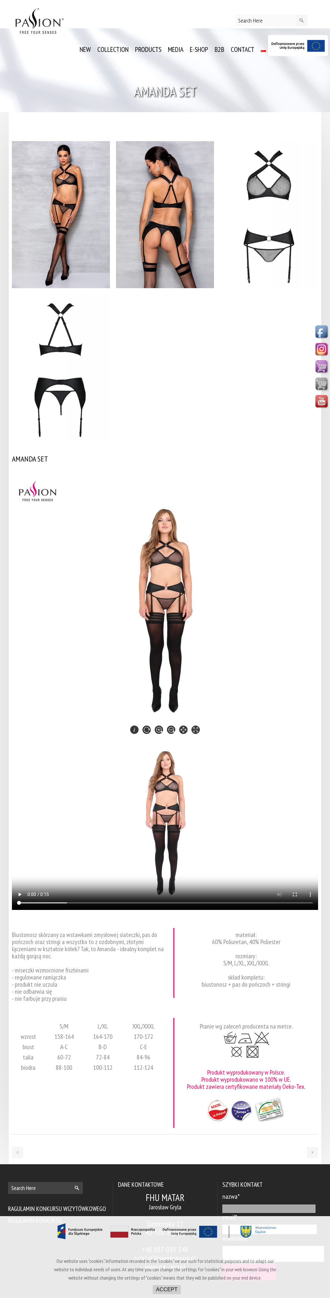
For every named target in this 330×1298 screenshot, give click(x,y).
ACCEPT (167, 1289)
